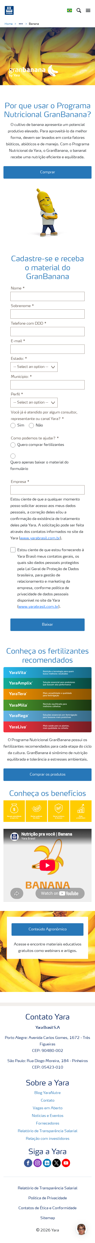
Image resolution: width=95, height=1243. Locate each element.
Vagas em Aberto (47, 1108)
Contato (47, 1101)
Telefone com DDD (27, 324)
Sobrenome (21, 306)
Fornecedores (47, 1123)
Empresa (18, 482)
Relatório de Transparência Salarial (47, 1131)
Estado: (17, 359)
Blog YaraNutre (47, 1093)
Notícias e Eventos (47, 1116)
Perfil (15, 394)
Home (9, 24)
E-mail (16, 341)
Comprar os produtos (47, 775)
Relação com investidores (47, 1139)
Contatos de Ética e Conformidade (47, 1208)
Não (39, 425)
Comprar (47, 172)
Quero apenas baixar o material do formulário (39, 466)
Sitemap (47, 1218)
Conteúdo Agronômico (48, 929)
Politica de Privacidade (47, 1198)
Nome (16, 288)
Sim (20, 425)
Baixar (47, 625)
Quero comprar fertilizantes (40, 445)
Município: (20, 377)
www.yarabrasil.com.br (40, 538)
